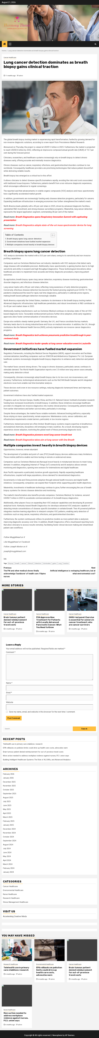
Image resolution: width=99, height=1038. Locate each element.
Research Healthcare (11, 898)
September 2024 (9, 841)
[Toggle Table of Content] (51, 235)
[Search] (95, 44)
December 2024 (9, 829)
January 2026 (8, 778)
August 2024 (8, 845)
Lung (60, 563)
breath (17, 563)
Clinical (30, 563)
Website (9, 702)
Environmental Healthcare (13, 890)
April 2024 (7, 860)
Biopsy (10, 563)
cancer (23, 563)
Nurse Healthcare (10, 894)
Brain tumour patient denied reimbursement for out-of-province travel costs (15, 621)
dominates (47, 563)
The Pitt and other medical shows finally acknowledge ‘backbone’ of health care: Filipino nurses (25, 572)
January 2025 (8, 825)
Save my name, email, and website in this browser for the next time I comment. (42, 712)
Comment (10, 652)
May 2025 (7, 809)
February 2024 (8, 868)
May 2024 (7, 856)
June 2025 (7, 805)
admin (21, 76)
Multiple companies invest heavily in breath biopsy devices (30, 245)
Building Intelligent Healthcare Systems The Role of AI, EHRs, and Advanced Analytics (37, 760)
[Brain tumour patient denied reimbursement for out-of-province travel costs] (17, 600)
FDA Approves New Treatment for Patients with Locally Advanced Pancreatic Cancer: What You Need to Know (48, 622)
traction (66, 563)
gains (54, 563)
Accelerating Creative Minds (15, 916)
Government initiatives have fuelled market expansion (28, 242)
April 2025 (7, 813)
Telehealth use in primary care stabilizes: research (22, 744)
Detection (38, 563)
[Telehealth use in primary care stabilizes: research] (17, 950)
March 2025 (7, 817)
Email (9, 692)
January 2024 (8, 872)
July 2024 (7, 848)
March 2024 (7, 864)
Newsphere (57, 1035)
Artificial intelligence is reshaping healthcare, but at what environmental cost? (72, 571)
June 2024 (7, 852)
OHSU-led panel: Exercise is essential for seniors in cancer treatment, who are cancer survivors (81, 621)
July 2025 (7, 801)
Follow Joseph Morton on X (15, 546)
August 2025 (8, 797)
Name (9, 683)
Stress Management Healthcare (15, 902)
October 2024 (8, 837)
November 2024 (9, 833)
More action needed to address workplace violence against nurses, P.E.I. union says (36, 756)
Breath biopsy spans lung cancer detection (24, 239)
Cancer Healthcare (10, 57)
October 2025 (8, 790)
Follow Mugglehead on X (14, 537)
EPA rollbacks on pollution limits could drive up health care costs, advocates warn (35, 748)
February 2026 (8, 774)
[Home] (4, 44)
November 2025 (9, 786)
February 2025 (8, 821)
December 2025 (9, 782)
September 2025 (9, 794)
